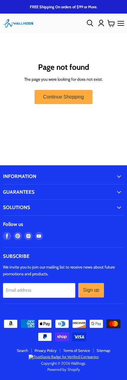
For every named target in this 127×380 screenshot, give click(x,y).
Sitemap (103, 350)
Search (22, 350)
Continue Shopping (63, 96)
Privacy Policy (46, 350)
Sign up (91, 289)
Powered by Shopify (63, 369)
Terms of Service (76, 350)
